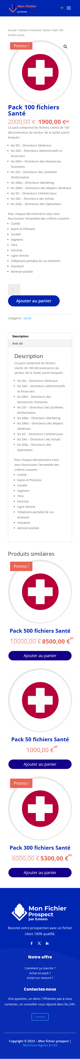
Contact (40, 1017)
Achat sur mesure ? (40, 978)
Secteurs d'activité (30, 30)
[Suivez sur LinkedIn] (47, 943)
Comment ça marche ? (40, 968)
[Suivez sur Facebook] (31, 943)
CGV (54, 1045)
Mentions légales (35, 1045)
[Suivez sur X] (39, 943)
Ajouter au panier (33, 301)
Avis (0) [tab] (17, 343)
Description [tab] (20, 336)
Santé (46, 30)
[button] (65, 46)
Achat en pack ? (40, 973)
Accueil (12, 30)
